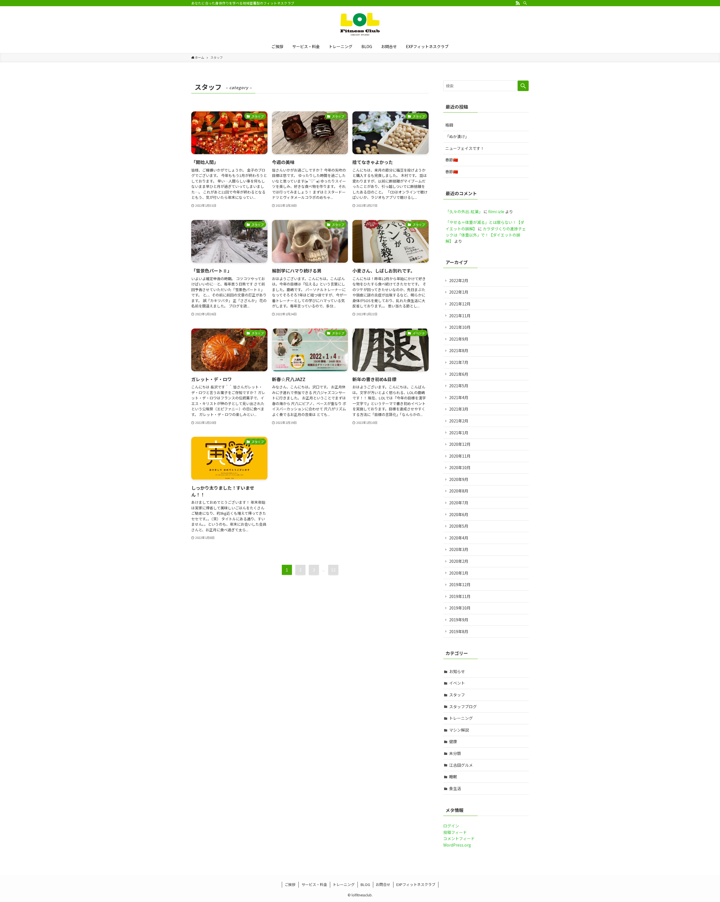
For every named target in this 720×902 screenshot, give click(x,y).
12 (333, 570)
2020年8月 (458, 491)
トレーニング (461, 718)
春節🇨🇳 (451, 160)
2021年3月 (458, 409)
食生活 (455, 788)
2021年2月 (458, 421)
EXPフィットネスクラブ (415, 884)
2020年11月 (460, 456)
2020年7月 (458, 502)
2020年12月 (460, 444)
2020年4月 (458, 538)
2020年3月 (458, 549)
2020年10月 (460, 467)
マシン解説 (459, 730)
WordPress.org (457, 845)
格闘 (449, 125)
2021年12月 (460, 304)
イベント (457, 683)
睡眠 (453, 776)
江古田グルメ (461, 765)
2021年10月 (460, 327)
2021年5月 (458, 385)
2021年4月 (458, 397)
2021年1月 (458, 432)
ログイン (451, 826)
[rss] (517, 3)
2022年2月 (458, 280)
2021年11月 (460, 315)
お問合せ (383, 884)
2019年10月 (460, 608)
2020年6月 (458, 514)
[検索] (525, 3)
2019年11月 (460, 596)
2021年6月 (458, 374)
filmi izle (496, 211)
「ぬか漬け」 (457, 136)
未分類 (455, 753)
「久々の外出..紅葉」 (464, 211)
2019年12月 (460, 584)
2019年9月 (458, 619)
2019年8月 (458, 631)
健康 (453, 741)
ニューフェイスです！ (464, 148)
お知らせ (457, 671)
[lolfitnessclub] (360, 24)
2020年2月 (458, 561)
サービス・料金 (314, 884)
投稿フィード (455, 832)
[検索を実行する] (523, 85)
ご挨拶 (290, 884)
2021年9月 (458, 339)
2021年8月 (458, 350)
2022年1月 (458, 292)
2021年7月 (458, 362)
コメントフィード (459, 838)
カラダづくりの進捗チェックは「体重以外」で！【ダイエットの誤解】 (486, 235)
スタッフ (457, 695)
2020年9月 (458, 479)
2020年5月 (458, 526)
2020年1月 (458, 573)
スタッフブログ (463, 706)
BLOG (365, 884)
